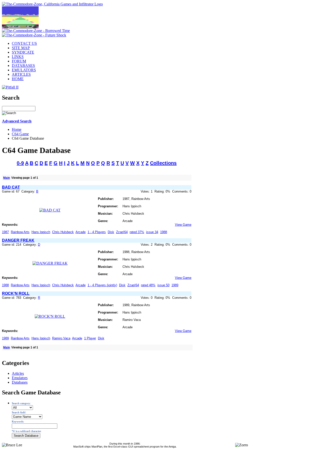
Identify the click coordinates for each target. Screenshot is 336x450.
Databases (20, 382)
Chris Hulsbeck (63, 232)
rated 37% (137, 232)
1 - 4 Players (97, 232)
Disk (111, 232)
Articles (18, 373)
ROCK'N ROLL (16, 293)
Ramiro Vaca (61, 338)
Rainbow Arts (20, 232)
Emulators (20, 378)
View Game (183, 224)
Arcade (81, 232)
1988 (163, 232)
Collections (163, 163)
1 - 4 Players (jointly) (102, 285)
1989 (174, 285)
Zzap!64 (122, 232)
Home (16, 129)
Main (6, 178)
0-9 (20, 163)
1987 (5, 232)
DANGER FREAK (18, 240)
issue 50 (163, 285)
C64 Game (20, 134)
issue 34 (152, 232)
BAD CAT (11, 187)
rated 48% (148, 285)
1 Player (90, 338)
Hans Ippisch (40, 232)
